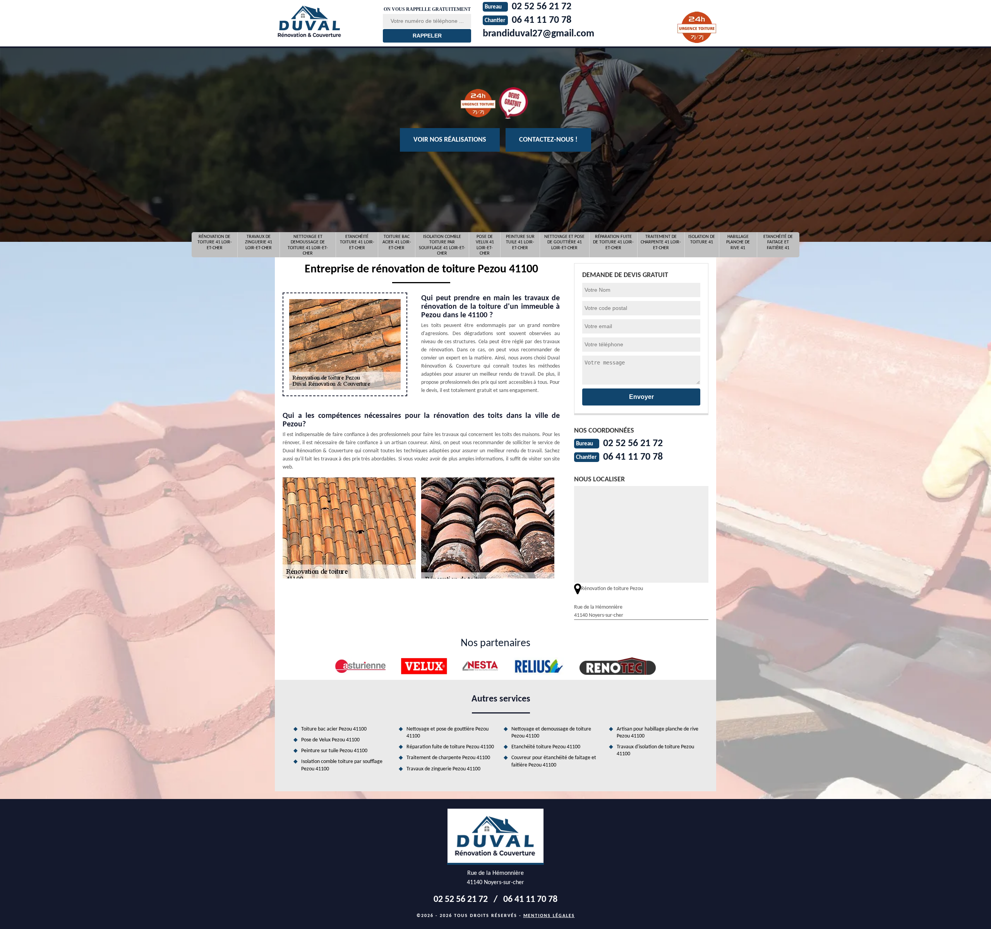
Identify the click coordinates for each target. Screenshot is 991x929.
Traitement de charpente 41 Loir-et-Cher (661, 242)
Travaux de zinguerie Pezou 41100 (443, 769)
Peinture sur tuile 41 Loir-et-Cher (520, 242)
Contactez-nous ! (548, 140)
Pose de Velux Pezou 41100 (330, 740)
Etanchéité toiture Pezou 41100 (545, 747)
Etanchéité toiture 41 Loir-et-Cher (357, 242)
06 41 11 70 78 (633, 457)
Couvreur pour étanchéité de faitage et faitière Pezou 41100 (553, 761)
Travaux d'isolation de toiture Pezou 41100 (655, 750)
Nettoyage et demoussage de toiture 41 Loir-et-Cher (308, 244)
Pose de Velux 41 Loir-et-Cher (485, 244)
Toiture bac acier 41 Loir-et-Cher (396, 242)
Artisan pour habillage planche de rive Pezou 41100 (657, 732)
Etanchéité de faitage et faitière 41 (778, 242)
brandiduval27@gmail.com (538, 34)
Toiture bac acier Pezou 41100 (334, 729)
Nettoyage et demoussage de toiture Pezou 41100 (551, 732)
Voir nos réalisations (449, 140)
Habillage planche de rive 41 (738, 242)
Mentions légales (549, 916)
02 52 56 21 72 (633, 443)
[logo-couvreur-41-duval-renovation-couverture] (324, 21)
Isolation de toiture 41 (701, 239)
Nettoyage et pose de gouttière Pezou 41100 (447, 732)
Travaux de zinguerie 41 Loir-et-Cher (258, 242)
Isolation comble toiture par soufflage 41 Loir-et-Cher (442, 244)
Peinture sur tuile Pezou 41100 (334, 751)
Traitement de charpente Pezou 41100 (448, 758)
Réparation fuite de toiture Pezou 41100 (450, 747)
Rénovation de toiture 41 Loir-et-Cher (214, 242)
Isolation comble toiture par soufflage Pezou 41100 (341, 765)
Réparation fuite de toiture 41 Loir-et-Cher (613, 242)
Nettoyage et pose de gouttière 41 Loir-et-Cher (564, 242)
